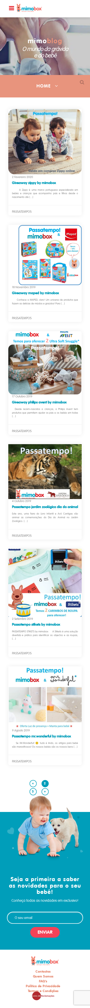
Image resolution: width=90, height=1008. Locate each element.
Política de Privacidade (43, 986)
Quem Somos (43, 976)
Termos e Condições (43, 991)
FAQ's (43, 981)
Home (43, 86)
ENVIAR (45, 932)
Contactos (43, 971)
